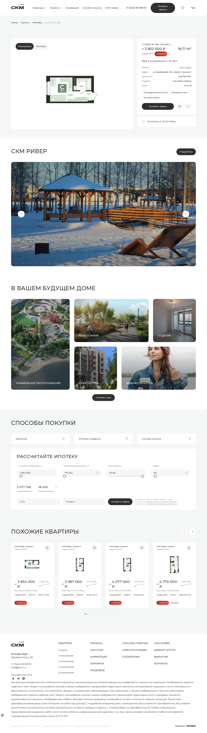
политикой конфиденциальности (162, 504)
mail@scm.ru (18, 667)
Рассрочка (21, 439)
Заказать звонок (163, 8)
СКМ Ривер (185, 67)
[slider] (21, 476)
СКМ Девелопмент (17, 8)
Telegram (13, 678)
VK (18, 678)
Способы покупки (151, 439)
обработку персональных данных (161, 502)
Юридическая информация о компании (92, 726)
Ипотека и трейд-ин (90, 439)
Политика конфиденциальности (56, 726)
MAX (24, 678)
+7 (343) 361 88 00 (136, 7)
